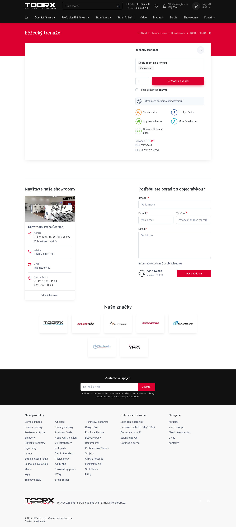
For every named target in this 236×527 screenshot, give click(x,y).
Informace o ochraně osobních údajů (160, 263)
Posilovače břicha (35, 432)
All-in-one (60, 463)
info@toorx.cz (42, 267)
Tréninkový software (96, 421)
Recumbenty (92, 442)
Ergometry (30, 448)
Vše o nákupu (176, 427)
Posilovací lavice (94, 432)
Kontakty (209, 17)
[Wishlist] (156, 6)
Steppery (30, 437)
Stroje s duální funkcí (36, 458)
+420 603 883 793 (44, 254)
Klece (28, 469)
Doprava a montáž (131, 432)
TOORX (150, 141)
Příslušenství (62, 458)
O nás (172, 437)
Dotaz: (142, 228)
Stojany (89, 453)
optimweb (40, 521)
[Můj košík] (196, 6)
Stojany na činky (64, 427)
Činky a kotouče (94, 458)
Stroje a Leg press (65, 469)
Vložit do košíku (180, 81)
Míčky (58, 474)
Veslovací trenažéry (66, 437)
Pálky (88, 474)
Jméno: (143, 198)
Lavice (28, 453)
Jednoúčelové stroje (36, 463)
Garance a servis (130, 442)
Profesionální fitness (74, 17)
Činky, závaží (92, 427)
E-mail (143, 213)
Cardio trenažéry (64, 453)
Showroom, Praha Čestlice (45, 227)
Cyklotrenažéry (63, 442)
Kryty (27, 474)
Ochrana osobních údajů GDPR (138, 427)
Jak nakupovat (129, 437)
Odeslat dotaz (194, 273)
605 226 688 (138, 4)
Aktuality (173, 421)
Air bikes (60, 421)
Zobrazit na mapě (44, 241)
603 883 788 (142, 7)
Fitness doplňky (33, 427)
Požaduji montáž (153, 89)
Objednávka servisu (179, 432)
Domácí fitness (44, 17)
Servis (173, 17)
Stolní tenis (102, 17)
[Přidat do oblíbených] (200, 50)
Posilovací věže (63, 432)
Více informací (49, 295)
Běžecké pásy (178, 33)
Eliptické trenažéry (35, 442)
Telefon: (181, 213)
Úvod (144, 33)
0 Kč (206, 6)
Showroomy (191, 17)
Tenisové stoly (33, 479)
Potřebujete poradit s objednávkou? (163, 101)
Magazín (158, 17)
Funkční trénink (93, 463)
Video (143, 17)
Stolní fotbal (124, 17)
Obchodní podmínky (132, 421)
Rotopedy (60, 448)
